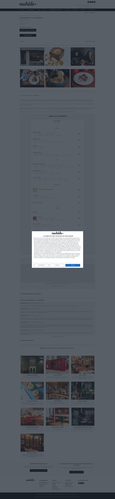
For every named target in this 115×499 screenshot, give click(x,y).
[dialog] (57, 249)
